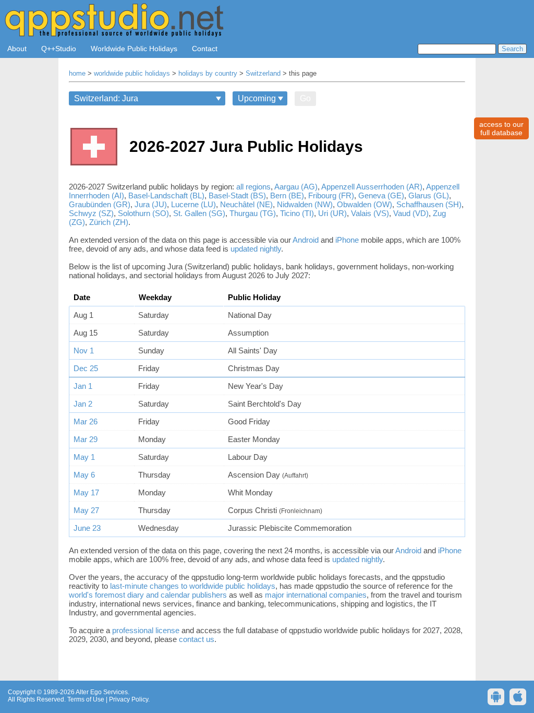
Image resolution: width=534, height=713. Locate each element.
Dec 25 (86, 368)
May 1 (84, 457)
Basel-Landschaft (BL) (166, 195)
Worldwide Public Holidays (134, 48)
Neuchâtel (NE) (246, 204)
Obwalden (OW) (364, 204)
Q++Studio (58, 48)
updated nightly (255, 248)
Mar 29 (86, 439)
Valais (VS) (370, 213)
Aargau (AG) (296, 186)
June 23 (87, 528)
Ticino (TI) (297, 213)
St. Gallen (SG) (199, 213)
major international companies (316, 594)
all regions (253, 186)
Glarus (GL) (428, 195)
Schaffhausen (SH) (429, 204)
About (17, 48)
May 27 (86, 510)
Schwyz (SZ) (91, 213)
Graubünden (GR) (99, 204)
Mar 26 (86, 421)
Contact (204, 48)
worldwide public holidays (132, 73)
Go (305, 98)
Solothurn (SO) (143, 213)
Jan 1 (83, 386)
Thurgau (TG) (252, 213)
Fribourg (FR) (331, 195)
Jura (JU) (151, 204)
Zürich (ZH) (108, 222)
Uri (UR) (332, 213)
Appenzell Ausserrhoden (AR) (371, 186)
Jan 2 (83, 403)
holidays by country (207, 73)
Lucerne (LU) (193, 204)
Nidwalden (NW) (305, 204)
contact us (196, 639)
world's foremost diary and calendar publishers (148, 594)
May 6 (84, 474)
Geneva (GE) (381, 195)
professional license (145, 630)
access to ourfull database (501, 128)
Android (306, 239)
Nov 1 (84, 350)
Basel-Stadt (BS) (237, 195)
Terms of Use (85, 699)
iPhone (347, 239)
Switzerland (263, 73)
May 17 (86, 492)
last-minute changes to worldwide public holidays (192, 585)
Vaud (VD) (411, 213)
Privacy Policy (128, 699)
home (77, 73)
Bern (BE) (287, 195)
